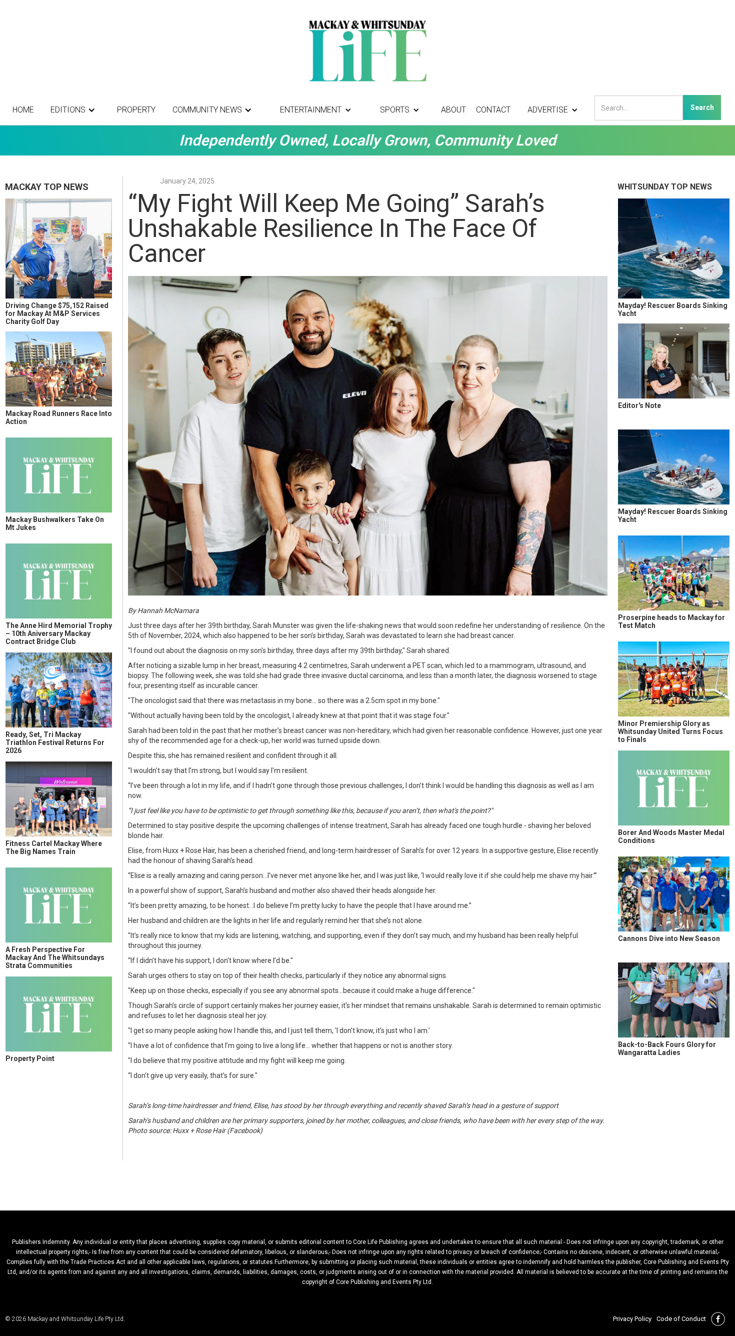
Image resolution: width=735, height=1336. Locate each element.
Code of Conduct (681, 1318)
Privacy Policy (632, 1318)
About (453, 109)
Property (136, 109)
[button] (76, 110)
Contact (493, 109)
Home (23, 109)
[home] (367, 50)
